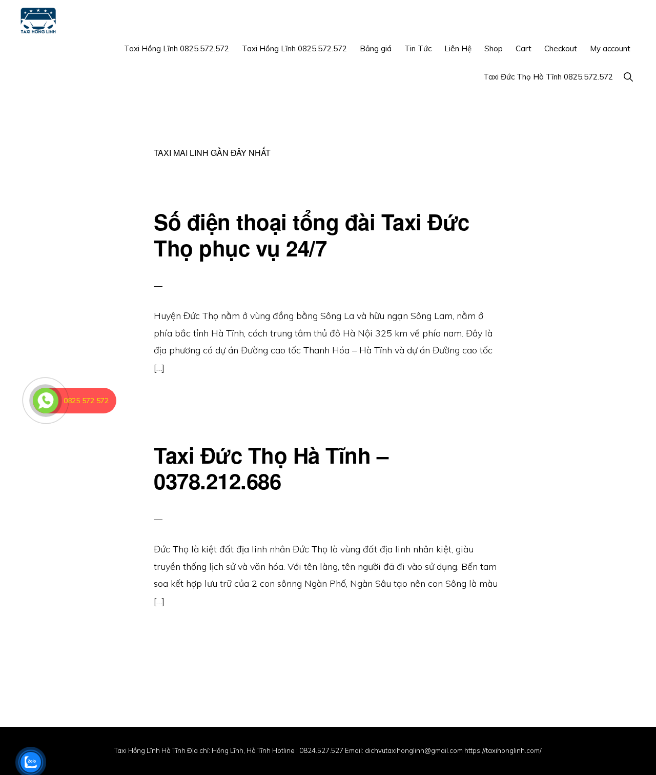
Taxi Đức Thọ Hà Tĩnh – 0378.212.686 (271, 468)
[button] (628, 77)
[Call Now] (45, 400)
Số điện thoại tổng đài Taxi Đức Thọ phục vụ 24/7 (311, 234)
